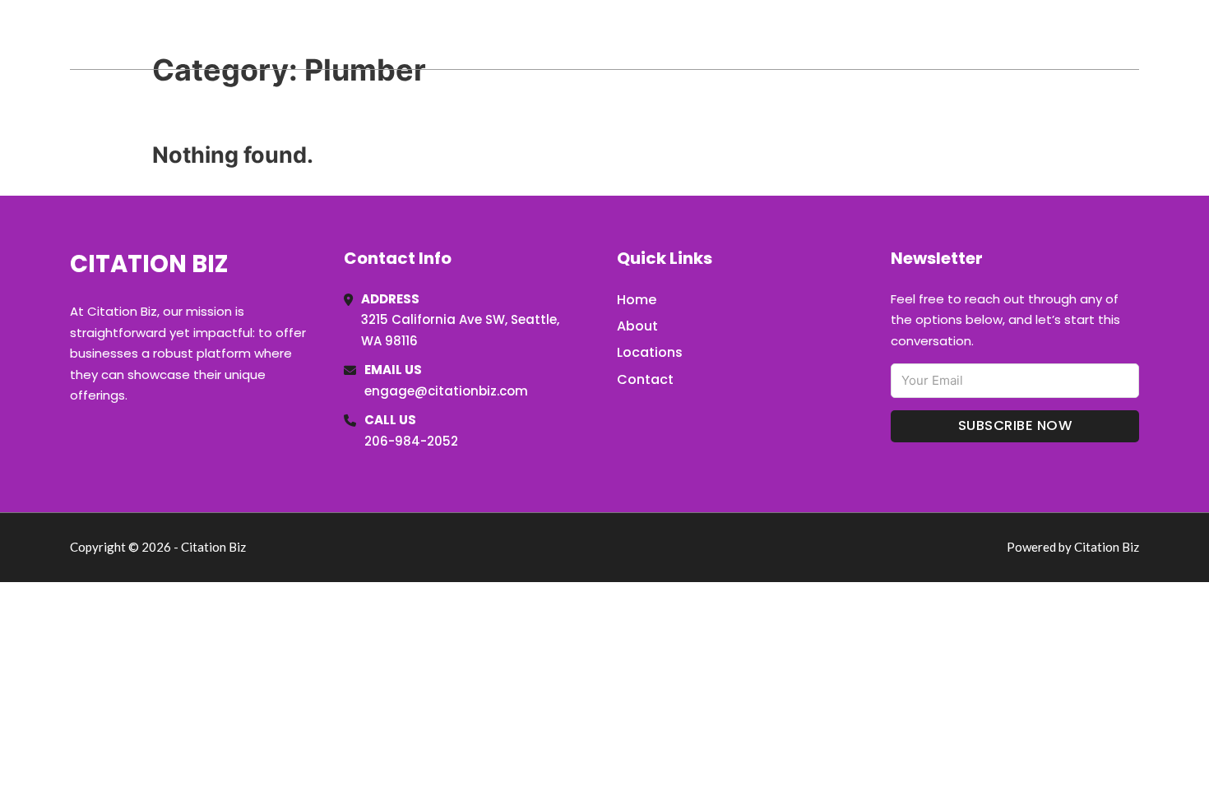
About (637, 326)
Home (949, 34)
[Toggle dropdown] (1133, 34)
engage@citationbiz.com (446, 391)
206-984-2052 (411, 441)
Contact (645, 379)
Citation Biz (157, 34)
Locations (1022, 34)
